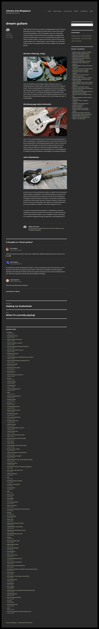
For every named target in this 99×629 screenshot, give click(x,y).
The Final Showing (11, 516)
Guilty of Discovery (11, 424)
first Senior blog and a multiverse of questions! (18, 346)
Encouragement (11, 586)
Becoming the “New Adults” (13, 367)
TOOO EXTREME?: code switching (15, 526)
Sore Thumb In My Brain (13, 548)
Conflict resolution (11, 382)
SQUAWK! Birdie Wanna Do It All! (14, 533)
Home (49, 11)
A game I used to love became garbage (15, 435)
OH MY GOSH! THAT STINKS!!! (14, 456)
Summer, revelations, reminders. (14, 343)
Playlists (9, 537)
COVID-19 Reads (86, 35)
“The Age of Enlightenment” (14, 389)
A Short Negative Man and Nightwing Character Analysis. (20, 357)
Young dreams (10, 442)
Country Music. (10, 583)
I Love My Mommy (11, 385)
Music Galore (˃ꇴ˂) (11, 371)
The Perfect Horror (11, 399)
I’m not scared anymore (12, 502)
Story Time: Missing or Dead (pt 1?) (15, 374)
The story (9, 378)
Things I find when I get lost (13, 410)
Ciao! (8, 477)
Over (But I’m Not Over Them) (14, 597)
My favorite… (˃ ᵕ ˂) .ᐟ (12, 403)
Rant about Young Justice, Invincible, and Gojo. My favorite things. (22, 569)
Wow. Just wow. (10, 495)
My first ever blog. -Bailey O (13, 449)
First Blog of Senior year (12, 353)
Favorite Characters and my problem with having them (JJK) (21, 590)
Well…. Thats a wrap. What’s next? (15, 470)
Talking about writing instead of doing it (16, 530)
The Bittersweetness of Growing (14, 480)
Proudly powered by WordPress (25, 622)
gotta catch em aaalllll (12, 364)
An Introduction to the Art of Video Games (17, 445)
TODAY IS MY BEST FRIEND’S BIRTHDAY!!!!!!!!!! (18, 360)
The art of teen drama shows (13, 417)
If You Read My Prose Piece (13, 406)
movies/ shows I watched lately (14, 562)
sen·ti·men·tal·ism (11, 488)
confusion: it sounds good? (13, 484)
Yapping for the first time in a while (15, 523)
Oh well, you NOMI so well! (13, 541)
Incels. (8, 608)
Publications (84, 11)
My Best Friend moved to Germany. (15, 350)
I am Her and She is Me (12, 431)
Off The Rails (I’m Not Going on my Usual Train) (18, 576)
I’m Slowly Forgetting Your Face (14, 558)
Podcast (76, 11)
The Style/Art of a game (12, 413)
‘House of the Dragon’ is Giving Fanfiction (17, 452)
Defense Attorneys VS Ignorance (14, 339)
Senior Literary (57, 11)
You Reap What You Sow (12, 420)
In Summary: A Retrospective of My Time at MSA (18, 509)
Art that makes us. (11, 551)
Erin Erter (8, 33)
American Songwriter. (12, 473)
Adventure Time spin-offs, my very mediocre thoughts (19, 459)
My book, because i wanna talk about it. (16, 565)
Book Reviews (76, 35)
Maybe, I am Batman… (12, 505)
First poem (9, 332)
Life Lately (9, 601)
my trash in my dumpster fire (14, 396)
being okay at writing (12, 463)
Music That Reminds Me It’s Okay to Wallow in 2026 (19, 611)
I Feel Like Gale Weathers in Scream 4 (15, 427)
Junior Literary (68, 11)
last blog (9, 512)
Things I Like (10, 519)
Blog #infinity (10, 498)
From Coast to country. (12, 555)
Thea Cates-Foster (76, 68)
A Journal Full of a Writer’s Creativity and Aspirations (19, 466)
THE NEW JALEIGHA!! (12, 594)
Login (91, 11)
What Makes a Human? (12, 336)
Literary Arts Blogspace (18, 11)
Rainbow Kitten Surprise (12, 544)
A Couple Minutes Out (12, 579)
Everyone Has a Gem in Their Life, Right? (16, 438)
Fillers (8, 392)
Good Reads (76, 38)
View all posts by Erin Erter (34, 230)
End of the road (10, 572)
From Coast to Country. (12, 604)
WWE (8, 491)
